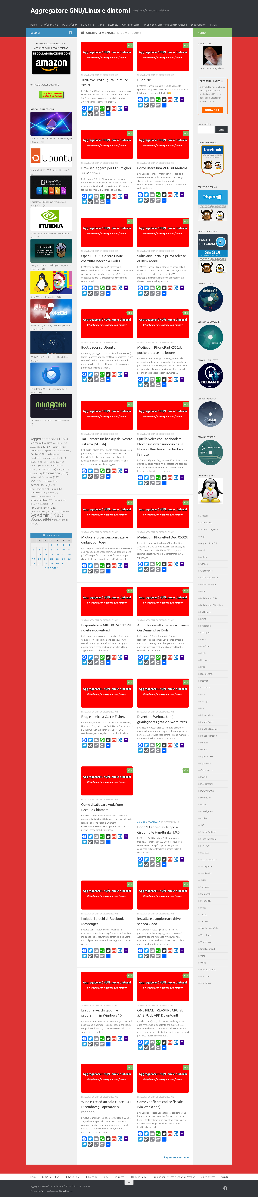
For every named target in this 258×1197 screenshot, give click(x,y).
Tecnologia (205, 935)
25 (69, 559)
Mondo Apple (207, 722)
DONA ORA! (212, 110)
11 (69, 549)
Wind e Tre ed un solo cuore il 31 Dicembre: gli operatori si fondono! (106, 1107)
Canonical (59, 447)
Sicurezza (113, 24)
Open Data (205, 763)
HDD (202, 667)
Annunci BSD (206, 522)
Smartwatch (206, 873)
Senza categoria (208, 839)
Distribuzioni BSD (208, 598)
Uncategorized (207, 949)
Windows (60, 520)
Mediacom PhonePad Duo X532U (162, 537)
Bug (46, 446)
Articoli (35, 447)
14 (45, 554)
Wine (34, 524)
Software (154, 822)
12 (33, 554)
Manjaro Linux (37, 496)
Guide (101, 24)
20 (39, 559)
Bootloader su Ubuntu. (98, 347)
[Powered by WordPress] (42, 1191)
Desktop (53, 454)
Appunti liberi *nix (209, 543)
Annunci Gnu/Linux (209, 529)
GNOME (49, 469)
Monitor (204, 742)
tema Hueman (66, 1191)
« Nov (47, 567)
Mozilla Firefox (41, 500)
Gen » (55, 567)
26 (33, 563)
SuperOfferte (198, 24)
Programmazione (43, 507)
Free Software (54, 465)
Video (203, 962)
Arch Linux (60, 443)
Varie (202, 956)
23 (57, 559)
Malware (53, 493)
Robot (203, 804)
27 (39, 563)
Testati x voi (206, 942)
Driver (48, 462)
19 (33, 559)
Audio (203, 550)
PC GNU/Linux (69, 24)
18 (69, 554)
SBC (202, 825)
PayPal (203, 777)
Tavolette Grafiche (209, 928)
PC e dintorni (206, 784)
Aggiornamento (49, 439)
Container (64, 450)
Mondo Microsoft (208, 735)
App (202, 536)
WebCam (204, 976)
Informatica (55, 473)
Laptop (204, 701)
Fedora (37, 465)
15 (51, 554)
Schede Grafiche (208, 832)
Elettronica (205, 612)
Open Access (206, 756)
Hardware (205, 660)
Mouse (203, 749)
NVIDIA (60, 500)
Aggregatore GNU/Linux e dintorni (80, 10)
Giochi (203, 639)
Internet (204, 680)
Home (33, 24)
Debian (37, 454)
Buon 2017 (145, 80)
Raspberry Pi (38, 511)
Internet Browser (45, 477)
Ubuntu (40, 519)
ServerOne (205, 845)
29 (51, 563)
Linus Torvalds (39, 489)
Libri (202, 708)
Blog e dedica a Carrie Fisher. (103, 716)
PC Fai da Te (87, 24)
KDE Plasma (50, 481)
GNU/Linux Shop (49, 24)
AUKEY (203, 557)
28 (45, 563)
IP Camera (205, 687)
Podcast (47, 504)
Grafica (36, 474)
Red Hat (54, 511)
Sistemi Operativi (208, 859)
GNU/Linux (142, 822)
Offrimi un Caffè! (131, 24)
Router (203, 818)
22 (51, 559)
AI (34, 443)
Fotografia (205, 625)
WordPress (205, 983)
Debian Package (208, 584)
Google (63, 469)
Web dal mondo (208, 969)
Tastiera (204, 921)
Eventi (203, 619)
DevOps (36, 462)
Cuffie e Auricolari (209, 577)
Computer (48, 451)
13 (39, 554)
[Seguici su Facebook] (70, 33)
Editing (58, 462)
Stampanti (205, 894)
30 (57, 563)
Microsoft (51, 496)
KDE (35, 481)
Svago (203, 907)
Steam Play (205, 901)
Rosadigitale (206, 811)
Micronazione (206, 715)
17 (63, 554)
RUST (65, 511)
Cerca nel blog (205, 124)
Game (35, 469)
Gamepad (205, 632)
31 (63, 563)
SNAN (203, 880)
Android (45, 443)
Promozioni (205, 797)
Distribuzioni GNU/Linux (211, 605)
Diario (203, 591)
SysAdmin (46, 515)
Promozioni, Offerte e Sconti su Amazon (165, 24)
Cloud (35, 450)
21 (45, 559)
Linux (56, 489)
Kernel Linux (42, 485)
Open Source (206, 770)
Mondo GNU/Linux (209, 729)
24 (63, 559)
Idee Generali (206, 674)
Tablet (203, 914)
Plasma (34, 504)
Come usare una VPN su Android (162, 168)
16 (57, 554)
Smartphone (206, 866)
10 (63, 549)
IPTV (202, 694)
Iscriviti (213, 24)
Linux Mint (38, 492)
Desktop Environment (48, 458)
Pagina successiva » (176, 1157)
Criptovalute (206, 570)
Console (204, 564)
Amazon (204, 515)
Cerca (221, 129)
